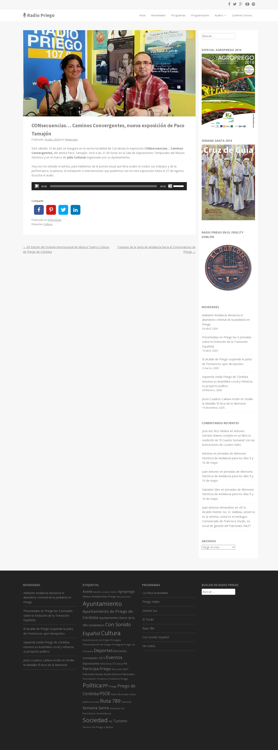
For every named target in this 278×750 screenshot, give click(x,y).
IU (114, 663)
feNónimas (106, 663)
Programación (200, 15)
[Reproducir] (37, 186)
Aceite (87, 591)
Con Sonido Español (155, 637)
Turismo (120, 721)
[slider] (179, 185)
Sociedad (95, 720)
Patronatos (128, 674)
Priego (113, 686)
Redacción (71, 139)
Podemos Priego (118, 678)
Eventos (114, 657)
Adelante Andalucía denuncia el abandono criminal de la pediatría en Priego (226, 319)
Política (92, 685)
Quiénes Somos (242, 15)
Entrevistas (54, 220)
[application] (109, 186)
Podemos (102, 678)
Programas (178, 15)
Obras (120, 663)
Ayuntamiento (102, 604)
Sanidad (126, 701)
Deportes (103, 650)
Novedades (158, 15)
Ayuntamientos (109, 618)
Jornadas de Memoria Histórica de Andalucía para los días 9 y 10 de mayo (227, 458)
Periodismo (89, 678)
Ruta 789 (110, 700)
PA (125, 663)
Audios (219, 15)
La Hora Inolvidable (155, 593)
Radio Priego (41, 15)
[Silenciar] (170, 186)
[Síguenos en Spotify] (252, 4)
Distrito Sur (149, 611)
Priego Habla (150, 602)
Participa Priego (97, 668)
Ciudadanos (96, 625)
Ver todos (148, 646)
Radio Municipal (119, 694)
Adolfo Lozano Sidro (105, 591)
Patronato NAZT (120, 669)
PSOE (105, 693)
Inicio (142, 15)
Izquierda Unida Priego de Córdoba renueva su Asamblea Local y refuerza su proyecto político (227, 381)
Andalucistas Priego (104, 596)
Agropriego (126, 591)
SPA (110, 721)
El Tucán (148, 619)
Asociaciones (123, 596)
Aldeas (87, 596)
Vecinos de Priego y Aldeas (98, 727)
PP (105, 686)
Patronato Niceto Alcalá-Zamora (102, 674)
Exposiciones (91, 663)
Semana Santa (96, 707)
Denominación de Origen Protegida (102, 640)
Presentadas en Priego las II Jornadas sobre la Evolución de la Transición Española (226, 341)
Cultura (48, 224)
